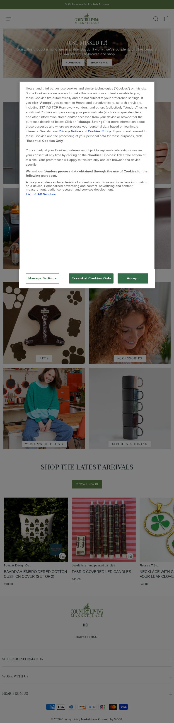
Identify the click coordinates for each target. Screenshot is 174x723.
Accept (133, 278)
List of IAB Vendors (41, 194)
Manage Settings (42, 278)
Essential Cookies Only (91, 278)
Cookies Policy (99, 131)
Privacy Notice (70, 131)
